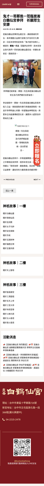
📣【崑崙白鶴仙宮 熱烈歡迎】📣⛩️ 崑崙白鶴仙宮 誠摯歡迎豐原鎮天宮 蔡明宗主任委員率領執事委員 (21, 347)
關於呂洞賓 (7, 222)
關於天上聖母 (8, 270)
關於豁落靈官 (8, 292)
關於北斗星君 (8, 318)
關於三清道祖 (8, 296)
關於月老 (6, 235)
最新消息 (19, 29)
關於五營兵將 (8, 248)
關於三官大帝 (8, 305)
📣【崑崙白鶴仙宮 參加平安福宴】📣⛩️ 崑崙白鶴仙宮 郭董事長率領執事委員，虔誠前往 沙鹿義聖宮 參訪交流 (21, 368)
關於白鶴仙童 (8, 213)
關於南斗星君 (8, 322)
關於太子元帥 (8, 226)
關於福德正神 (8, 244)
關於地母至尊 (8, 309)
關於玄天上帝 (8, 301)
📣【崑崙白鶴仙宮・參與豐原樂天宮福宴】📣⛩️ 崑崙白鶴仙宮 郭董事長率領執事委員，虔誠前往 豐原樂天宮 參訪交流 (22, 357)
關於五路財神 (8, 240)
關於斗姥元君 (8, 314)
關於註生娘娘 (8, 231)
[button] (18, 4)
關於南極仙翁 (8, 218)
